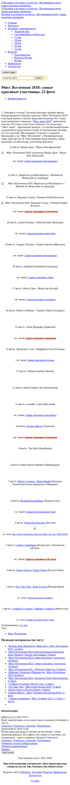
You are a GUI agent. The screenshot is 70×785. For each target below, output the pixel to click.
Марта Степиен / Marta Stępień (34, 481)
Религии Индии (23, 57)
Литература (14, 66)
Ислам (17, 60)
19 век (17, 43)
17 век (17, 37)
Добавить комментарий (14, 746)
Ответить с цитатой (24, 725)
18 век (17, 40)
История (37, 772)
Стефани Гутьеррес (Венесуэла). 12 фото (31, 684)
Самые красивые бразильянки (40, 161)
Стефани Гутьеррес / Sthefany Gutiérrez (33, 608)
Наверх (5, 749)
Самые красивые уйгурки (40, 559)
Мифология (14, 63)
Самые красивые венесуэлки (40, 620)
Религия (12, 51)
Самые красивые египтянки (41, 211)
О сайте (35, 780)
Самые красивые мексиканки (40, 255)
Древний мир (21, 31)
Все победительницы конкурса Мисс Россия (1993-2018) (40, 534)
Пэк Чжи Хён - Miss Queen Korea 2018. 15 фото (34, 686)
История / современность (22, 28)
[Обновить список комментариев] (18, 710)
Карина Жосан (35, 426)
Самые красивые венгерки (41, 233)
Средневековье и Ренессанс (29, 34)
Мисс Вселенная (17, 633)
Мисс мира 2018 (42, 121)
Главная (12, 22)
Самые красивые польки (40, 360)
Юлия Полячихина (34, 522)
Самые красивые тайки (41, 277)
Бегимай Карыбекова (32, 500)
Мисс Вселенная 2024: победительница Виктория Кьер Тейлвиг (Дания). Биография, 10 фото (36, 653)
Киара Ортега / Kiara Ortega (31, 570)
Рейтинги (13, 25)
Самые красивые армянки (40, 338)
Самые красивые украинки (40, 437)
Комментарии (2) (17, 98)
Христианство (22, 54)
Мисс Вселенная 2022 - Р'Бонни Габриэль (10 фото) (37, 669)
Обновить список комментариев (19, 743)
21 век (17, 49)
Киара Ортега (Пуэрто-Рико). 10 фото (29, 689)
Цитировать (44, 725)
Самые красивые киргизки (41, 511)
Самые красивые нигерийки (40, 415)
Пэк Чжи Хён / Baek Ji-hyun (31, 586)
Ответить (6, 725)
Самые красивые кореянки (40, 598)
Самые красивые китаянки (41, 299)
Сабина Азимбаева (25, 545)
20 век (17, 46)
